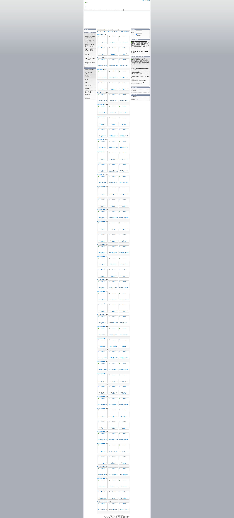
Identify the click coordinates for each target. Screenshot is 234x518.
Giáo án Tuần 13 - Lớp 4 (101, 221)
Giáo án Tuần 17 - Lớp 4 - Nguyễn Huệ (102, 276)
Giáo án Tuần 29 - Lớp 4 (101, 408)
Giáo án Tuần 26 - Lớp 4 (101, 373)
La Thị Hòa (86, 82)
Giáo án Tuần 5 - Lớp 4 (101, 127)
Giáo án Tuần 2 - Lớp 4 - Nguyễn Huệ (113, 100)
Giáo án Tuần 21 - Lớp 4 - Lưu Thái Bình (113, 322)
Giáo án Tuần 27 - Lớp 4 (101, 384)
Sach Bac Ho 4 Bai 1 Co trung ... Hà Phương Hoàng (102, 498)
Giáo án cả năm (100, 34)
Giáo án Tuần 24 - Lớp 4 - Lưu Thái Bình (113, 358)
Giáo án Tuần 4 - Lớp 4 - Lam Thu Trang (113, 124)
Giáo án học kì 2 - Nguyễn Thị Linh (102, 65)
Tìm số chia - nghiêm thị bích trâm (102, 509)
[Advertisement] (117, 19)
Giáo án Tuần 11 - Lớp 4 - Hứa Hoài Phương (113, 206)
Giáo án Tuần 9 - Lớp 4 (101, 174)
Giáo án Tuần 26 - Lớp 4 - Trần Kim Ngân (102, 381)
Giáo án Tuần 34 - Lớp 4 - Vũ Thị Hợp (113, 474)
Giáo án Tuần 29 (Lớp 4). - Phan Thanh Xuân (124, 416)
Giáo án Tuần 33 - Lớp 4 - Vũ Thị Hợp (102, 463)
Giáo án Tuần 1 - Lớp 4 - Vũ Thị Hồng (102, 89)
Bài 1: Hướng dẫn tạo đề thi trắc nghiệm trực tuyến (140, 73)
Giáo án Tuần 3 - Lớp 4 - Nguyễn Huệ (113, 112)
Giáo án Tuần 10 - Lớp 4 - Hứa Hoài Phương (123, 194)
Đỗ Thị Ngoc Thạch (88, 97)
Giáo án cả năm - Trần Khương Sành (102, 42)
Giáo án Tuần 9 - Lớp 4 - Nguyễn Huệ (102, 182)
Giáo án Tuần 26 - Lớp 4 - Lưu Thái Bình (113, 381)
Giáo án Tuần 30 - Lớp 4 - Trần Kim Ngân (123, 428)
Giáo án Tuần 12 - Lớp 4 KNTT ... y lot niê (113, 217)
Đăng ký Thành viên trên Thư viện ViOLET (138, 79)
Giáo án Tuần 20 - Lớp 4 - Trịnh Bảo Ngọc (113, 311)
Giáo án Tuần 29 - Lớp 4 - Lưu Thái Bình (113, 416)
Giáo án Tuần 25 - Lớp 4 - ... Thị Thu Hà (103, 369)
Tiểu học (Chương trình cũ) (105, 31)
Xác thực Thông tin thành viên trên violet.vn (138, 58)
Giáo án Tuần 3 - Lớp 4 (101, 104)
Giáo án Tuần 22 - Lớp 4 (101, 326)
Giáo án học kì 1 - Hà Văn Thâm (102, 54)
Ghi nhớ (132, 34)
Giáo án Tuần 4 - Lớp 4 (101, 116)
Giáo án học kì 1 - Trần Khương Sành (113, 54)
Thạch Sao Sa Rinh (88, 75)
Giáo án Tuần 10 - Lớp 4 (101, 186)
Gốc (98, 31)
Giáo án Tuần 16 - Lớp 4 (101, 256)
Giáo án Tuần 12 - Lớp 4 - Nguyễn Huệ (102, 217)
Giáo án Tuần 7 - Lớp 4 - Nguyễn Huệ (102, 159)
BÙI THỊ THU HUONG (88, 72)
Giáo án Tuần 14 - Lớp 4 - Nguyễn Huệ (102, 241)
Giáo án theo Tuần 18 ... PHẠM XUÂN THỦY (113, 65)
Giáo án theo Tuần (119, 31)
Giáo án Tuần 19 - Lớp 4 (101, 291)
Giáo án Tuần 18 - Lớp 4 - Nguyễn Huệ (102, 287)
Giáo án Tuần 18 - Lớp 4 (101, 279)
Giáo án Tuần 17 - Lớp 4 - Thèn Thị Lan (123, 276)
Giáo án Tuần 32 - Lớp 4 (101, 443)
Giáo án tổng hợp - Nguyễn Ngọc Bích (124, 77)
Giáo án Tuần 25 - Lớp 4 (101, 361)
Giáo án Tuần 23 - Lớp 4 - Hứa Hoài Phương (123, 346)
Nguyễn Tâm (87, 70)
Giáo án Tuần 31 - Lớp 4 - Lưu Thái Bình (123, 439)
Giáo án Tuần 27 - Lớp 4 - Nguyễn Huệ (102, 393)
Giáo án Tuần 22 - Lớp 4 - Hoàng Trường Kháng (102, 334)
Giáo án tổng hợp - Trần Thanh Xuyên (102, 77)
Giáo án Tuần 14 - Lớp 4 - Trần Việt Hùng (113, 241)
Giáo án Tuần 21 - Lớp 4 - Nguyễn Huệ (102, 322)
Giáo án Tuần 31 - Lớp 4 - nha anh (102, 439)
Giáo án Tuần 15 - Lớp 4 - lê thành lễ (113, 252)
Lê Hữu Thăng (87, 89)
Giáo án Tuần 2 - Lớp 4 (101, 92)
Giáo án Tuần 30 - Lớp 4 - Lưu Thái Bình (113, 428)
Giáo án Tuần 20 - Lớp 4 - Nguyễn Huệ (102, 311)
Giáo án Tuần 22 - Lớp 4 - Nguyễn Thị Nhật (124, 334)
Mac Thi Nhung (87, 73)
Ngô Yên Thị (87, 95)
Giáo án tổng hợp (100, 69)
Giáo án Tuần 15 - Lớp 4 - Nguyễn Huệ (102, 252)
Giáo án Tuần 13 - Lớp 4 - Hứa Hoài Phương (123, 229)
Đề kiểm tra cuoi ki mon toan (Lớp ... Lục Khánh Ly (124, 498)
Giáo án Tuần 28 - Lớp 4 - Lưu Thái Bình (123, 404)
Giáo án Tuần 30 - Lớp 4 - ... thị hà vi (102, 428)
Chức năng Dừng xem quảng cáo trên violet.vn (139, 41)
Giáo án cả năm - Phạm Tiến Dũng (124, 42)
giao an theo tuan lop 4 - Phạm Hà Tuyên (113, 42)
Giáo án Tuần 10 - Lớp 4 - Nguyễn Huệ (102, 194)
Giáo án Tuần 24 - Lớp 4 (101, 349)
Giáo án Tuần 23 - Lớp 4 (101, 338)
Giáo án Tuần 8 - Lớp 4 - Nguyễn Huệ (102, 171)
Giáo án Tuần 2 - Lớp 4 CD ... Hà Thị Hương (124, 100)
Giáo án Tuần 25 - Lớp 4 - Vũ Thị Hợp (113, 369)
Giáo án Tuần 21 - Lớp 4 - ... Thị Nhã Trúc (124, 322)
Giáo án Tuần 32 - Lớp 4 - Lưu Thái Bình (102, 451)
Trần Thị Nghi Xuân (88, 92)
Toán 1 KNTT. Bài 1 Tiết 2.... (89, 65)
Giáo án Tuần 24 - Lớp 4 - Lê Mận (102, 358)
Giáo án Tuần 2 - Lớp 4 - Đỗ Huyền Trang (103, 100)
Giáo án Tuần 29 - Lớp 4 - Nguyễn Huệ (102, 416)
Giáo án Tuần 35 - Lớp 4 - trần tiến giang (113, 486)
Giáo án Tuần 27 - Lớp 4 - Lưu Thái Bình (113, 393)
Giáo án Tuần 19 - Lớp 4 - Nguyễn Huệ (102, 299)
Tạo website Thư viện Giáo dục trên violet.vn (138, 80)
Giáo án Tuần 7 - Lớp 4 (101, 151)
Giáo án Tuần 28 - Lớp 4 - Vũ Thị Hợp (113, 404)
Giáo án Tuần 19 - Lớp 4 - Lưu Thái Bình (123, 299)
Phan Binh (86, 79)
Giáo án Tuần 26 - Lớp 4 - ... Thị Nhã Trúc (124, 381)
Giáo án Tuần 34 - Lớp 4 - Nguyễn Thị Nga (124, 474)
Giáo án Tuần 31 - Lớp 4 (101, 431)
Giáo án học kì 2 (100, 57)
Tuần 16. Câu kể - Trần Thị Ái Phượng (124, 509)
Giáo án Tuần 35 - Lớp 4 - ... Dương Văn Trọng (124, 486)
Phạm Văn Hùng (87, 81)
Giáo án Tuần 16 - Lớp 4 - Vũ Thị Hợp (124, 264)
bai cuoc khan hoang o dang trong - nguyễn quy (113, 509)
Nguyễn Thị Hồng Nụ (88, 85)
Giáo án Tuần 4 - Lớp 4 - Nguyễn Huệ (102, 124)
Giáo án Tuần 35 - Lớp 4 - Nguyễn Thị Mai (102, 486)
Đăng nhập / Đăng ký (146, 0)
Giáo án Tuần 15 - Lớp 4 (101, 244)
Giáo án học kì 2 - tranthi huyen (123, 65)
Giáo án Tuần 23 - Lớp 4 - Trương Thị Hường (102, 346)
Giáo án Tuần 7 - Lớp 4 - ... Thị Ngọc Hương (113, 159)
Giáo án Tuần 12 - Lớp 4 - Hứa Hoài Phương (123, 217)
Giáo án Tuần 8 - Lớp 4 (101, 162)
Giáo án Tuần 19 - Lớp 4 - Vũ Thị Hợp (113, 299)
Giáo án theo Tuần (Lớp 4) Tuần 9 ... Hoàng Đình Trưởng (113, 182)
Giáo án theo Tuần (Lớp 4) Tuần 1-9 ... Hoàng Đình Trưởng (123, 182)
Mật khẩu (132, 32)
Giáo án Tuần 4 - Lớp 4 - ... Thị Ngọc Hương (123, 124)
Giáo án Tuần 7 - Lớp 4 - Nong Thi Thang (123, 159)
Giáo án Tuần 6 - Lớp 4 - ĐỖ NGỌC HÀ (124, 147)
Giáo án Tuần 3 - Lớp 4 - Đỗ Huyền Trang (103, 112)
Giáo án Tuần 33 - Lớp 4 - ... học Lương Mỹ (113, 463)
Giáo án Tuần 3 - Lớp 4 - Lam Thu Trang (124, 112)
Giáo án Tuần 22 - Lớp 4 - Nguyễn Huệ (113, 334)
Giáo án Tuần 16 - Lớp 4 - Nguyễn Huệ (102, 264)
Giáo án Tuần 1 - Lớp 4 (101, 81)
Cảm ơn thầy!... (87, 54)
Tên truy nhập (133, 30)
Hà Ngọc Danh (87, 98)
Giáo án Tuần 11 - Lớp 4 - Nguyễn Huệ (102, 206)
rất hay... (86, 61)
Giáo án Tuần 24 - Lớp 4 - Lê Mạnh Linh (124, 358)
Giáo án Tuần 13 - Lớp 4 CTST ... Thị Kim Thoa (113, 229)
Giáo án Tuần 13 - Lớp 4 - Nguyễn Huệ (102, 229)
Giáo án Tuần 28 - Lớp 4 (101, 396)
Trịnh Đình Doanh (88, 91)
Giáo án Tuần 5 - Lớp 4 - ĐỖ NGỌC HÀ (124, 136)
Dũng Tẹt (86, 78)
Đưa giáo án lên (126, 31)
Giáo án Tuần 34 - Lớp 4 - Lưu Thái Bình (102, 474)
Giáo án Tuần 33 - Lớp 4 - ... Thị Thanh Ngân (124, 463)
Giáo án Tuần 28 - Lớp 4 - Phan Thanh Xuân (102, 404)
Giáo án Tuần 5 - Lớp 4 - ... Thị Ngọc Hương (113, 136)
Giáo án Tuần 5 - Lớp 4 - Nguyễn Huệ (102, 136)
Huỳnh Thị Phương (88, 76)
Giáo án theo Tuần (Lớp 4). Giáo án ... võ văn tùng (113, 346)
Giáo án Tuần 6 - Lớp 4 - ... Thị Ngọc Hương (113, 147)
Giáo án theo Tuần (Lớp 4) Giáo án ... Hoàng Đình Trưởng (113, 171)
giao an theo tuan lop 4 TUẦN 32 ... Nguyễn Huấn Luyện (113, 451)
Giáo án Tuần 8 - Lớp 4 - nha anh (124, 171)
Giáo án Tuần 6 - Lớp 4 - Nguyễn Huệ (102, 147)
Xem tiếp (132, 54)
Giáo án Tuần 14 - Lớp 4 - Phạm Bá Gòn (124, 241)
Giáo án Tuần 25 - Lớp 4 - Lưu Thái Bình (123, 369)
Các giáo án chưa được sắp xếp (102, 501)
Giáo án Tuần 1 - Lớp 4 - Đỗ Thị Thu (123, 89)
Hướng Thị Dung (87, 94)
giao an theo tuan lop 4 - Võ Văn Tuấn (113, 498)
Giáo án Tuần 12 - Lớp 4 (101, 209)
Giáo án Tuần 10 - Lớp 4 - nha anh (113, 194)
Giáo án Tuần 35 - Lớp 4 (101, 478)
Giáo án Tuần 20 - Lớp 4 (101, 303)
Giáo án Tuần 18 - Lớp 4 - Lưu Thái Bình (123, 287)
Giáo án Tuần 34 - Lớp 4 (101, 466)
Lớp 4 (113, 31)
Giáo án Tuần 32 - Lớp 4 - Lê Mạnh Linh (124, 451)
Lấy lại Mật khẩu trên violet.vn (136, 75)
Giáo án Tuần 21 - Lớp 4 (101, 314)
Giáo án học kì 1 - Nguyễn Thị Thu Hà (123, 54)
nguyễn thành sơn (88, 88)
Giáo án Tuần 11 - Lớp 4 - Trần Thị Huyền (123, 206)
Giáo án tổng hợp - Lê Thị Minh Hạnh (113, 77)
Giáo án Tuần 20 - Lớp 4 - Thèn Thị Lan (123, 311)
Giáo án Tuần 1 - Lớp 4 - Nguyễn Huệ (113, 89)
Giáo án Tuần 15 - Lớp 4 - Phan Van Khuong (123, 252)
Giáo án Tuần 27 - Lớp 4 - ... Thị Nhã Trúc (124, 393)
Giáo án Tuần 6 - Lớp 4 (101, 139)
